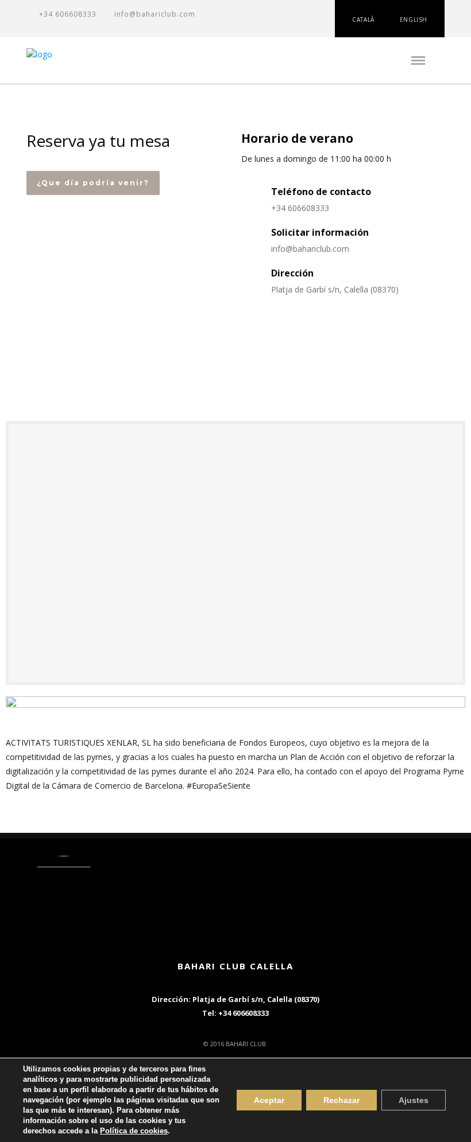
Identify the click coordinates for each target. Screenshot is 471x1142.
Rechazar (341, 1100)
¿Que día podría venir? (93, 182)
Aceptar (269, 1100)
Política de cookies (134, 1131)
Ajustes (413, 1100)
